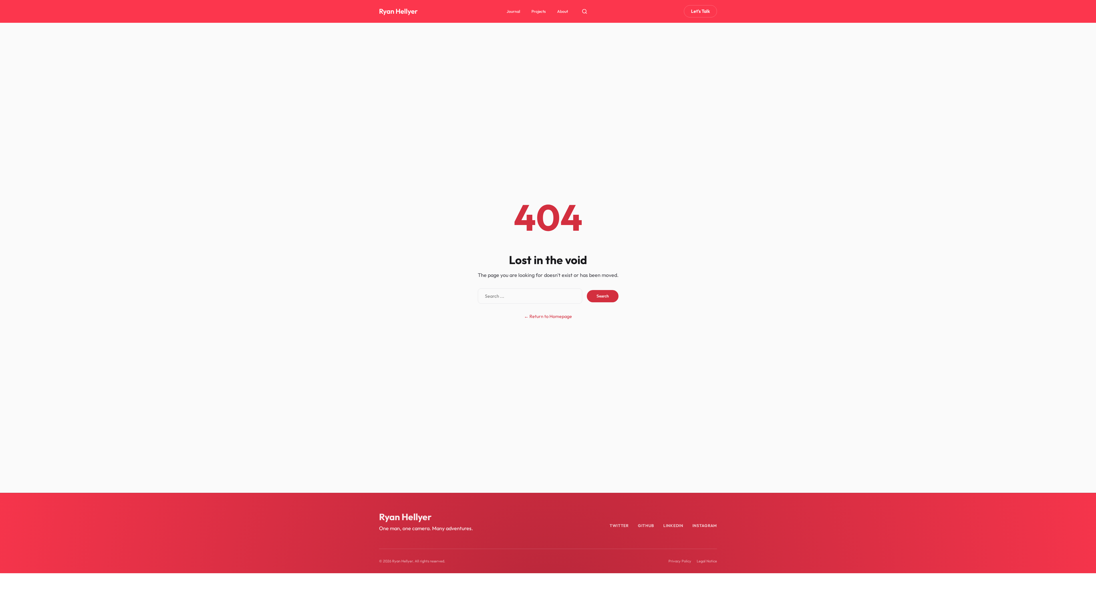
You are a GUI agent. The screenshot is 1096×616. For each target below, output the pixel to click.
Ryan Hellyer (398, 11)
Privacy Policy (679, 561)
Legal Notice (707, 561)
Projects (538, 11)
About (562, 11)
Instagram (704, 525)
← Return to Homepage (548, 316)
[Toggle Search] (584, 11)
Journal (513, 11)
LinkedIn (673, 525)
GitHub (646, 525)
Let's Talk (700, 11)
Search (603, 296)
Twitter (619, 525)
